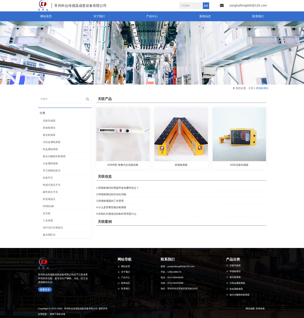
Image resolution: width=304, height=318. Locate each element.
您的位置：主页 (244, 88)
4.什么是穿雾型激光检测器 (111, 207)
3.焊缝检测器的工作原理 (110, 200)
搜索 (206, 5)
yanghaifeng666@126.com (248, 5)
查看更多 (45, 289)
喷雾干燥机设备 (57, 314)
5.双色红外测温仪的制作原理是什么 (116, 213)
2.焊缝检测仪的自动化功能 (111, 194)
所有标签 (260, 308)
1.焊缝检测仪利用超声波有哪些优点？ (117, 187)
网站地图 (250, 308)
